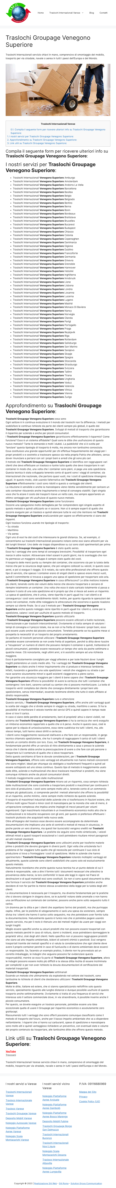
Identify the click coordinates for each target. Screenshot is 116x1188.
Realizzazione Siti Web (45, 1183)
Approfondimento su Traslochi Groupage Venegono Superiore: (42, 139)
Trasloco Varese (15, 1108)
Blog (91, 12)
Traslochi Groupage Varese (21, 1113)
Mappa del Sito (87, 1091)
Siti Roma (63, 1183)
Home (41, 12)
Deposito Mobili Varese (19, 1118)
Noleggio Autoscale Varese (21, 1123)
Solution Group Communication (86, 1183)
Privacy (83, 1096)
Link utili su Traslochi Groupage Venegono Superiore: (37, 143)
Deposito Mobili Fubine (55, 1121)
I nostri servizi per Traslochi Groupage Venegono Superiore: (40, 136)
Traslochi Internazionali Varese (64, 12)
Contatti (104, 12)
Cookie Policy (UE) (89, 1101)
